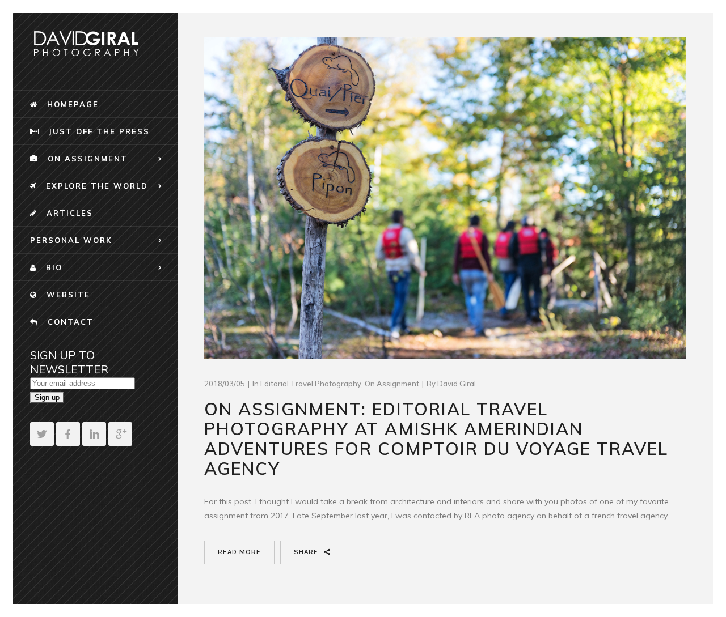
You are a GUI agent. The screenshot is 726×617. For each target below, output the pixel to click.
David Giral (456, 383)
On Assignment (392, 383)
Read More (239, 552)
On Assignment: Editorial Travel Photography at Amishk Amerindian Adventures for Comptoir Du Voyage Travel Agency (436, 438)
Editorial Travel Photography (310, 383)
